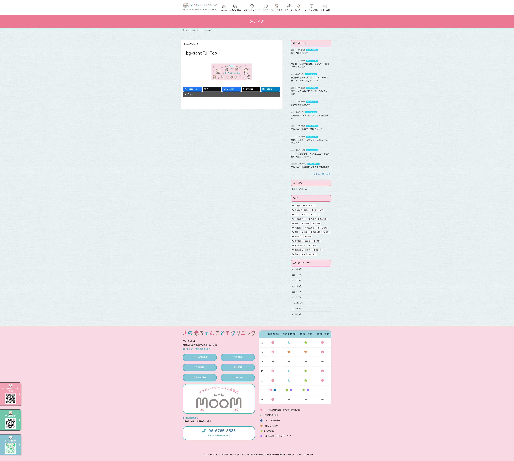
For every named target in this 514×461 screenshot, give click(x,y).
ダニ (305, 215)
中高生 (317, 223)
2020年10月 (297, 303)
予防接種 (323, 228)
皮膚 (309, 237)
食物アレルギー (310, 254)
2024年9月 (297, 280)
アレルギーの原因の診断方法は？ (307, 129)
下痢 (296, 223)
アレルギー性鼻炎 (302, 210)
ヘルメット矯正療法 (318, 219)
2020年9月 (297, 309)
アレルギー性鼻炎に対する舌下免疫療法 (310, 167)
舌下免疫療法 (300, 246)
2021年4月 (297, 292)
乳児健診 (298, 228)
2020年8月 (297, 314)
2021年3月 (297, 297)
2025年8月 (297, 269)
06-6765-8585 (222, 431)
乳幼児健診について (300, 105)
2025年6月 (297, 275)
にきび (297, 206)
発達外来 (298, 237)
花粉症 (313, 246)
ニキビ (315, 215)
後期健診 (316, 232)
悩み (327, 232)
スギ (296, 215)
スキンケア (318, 210)
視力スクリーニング (302, 250)
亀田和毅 (310, 228)
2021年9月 (297, 286)
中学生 (306, 223)
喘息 (305, 232)
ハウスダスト (300, 219)
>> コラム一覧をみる (321, 174)
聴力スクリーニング (302, 241)
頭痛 (296, 254)
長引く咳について (299, 53)
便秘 (296, 232)
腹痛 (318, 241)
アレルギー (310, 206)
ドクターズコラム (312, 50)
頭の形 (318, 250)
